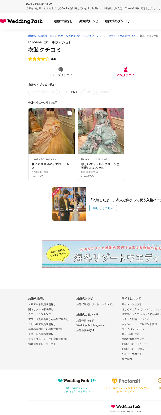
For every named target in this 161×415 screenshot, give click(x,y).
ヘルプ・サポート (132, 353)
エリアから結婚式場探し (42, 304)
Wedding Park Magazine (91, 325)
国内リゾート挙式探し (40, 309)
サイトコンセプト (132, 304)
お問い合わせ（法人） (134, 349)
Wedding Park (126, 406)
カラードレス (70, 92)
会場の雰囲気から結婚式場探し (46, 329)
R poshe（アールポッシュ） (50, 42)
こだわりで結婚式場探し (42, 324)
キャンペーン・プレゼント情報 (139, 324)
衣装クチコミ (126, 74)
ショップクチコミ (61, 74)
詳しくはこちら (103, 208)
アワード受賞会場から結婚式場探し (48, 319)
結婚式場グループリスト (42, 344)
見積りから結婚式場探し (42, 334)
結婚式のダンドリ (117, 21)
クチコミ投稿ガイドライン (137, 319)
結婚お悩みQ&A (85, 330)
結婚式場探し (63, 21)
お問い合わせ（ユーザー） (137, 344)
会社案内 (127, 358)
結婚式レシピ (88, 21)
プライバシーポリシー (134, 329)
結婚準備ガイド (85, 320)
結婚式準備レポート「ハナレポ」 (95, 304)
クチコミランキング (39, 314)
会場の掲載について (133, 338)
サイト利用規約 (130, 334)
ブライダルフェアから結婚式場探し (48, 338)
